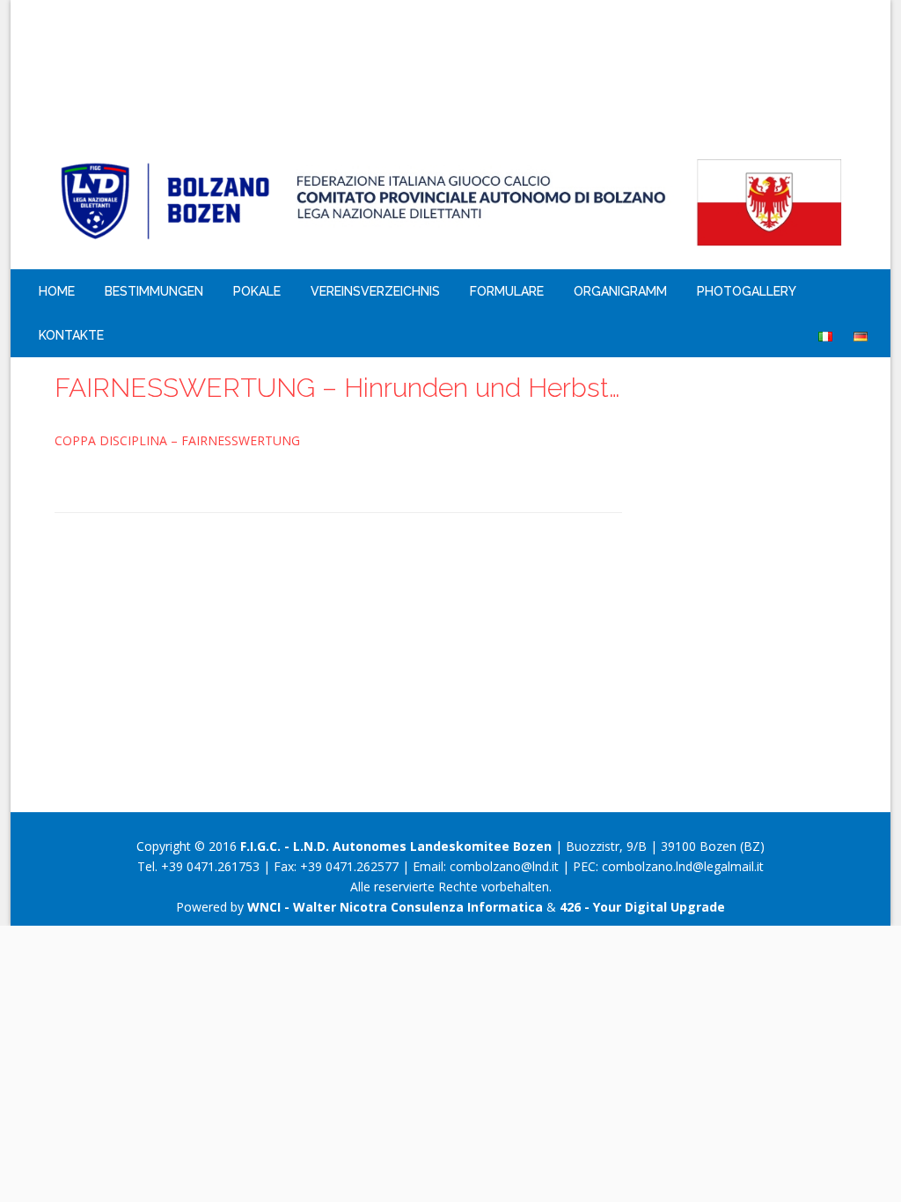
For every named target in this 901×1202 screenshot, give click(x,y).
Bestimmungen (154, 291)
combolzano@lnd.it (504, 866)
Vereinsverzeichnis (375, 291)
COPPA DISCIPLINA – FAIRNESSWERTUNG (177, 440)
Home (57, 291)
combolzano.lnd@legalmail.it (683, 866)
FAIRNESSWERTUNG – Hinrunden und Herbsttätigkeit (338, 387)
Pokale (257, 291)
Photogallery (746, 291)
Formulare (507, 291)
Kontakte (71, 335)
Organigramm (620, 291)
